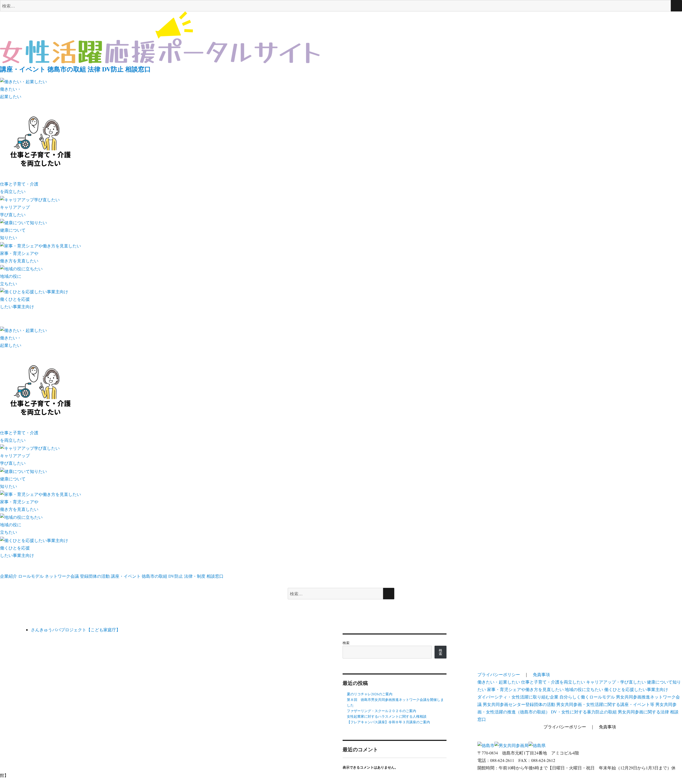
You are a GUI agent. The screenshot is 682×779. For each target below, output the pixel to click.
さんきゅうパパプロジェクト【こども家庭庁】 (75, 629)
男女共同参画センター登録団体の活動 (519, 704)
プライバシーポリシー (498, 674)
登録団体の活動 (95, 576)
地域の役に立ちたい (584, 689)
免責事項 (541, 674)
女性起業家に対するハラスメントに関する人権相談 (387, 716)
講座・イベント (23, 69)
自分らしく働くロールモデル (587, 697)
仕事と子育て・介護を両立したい (553, 682)
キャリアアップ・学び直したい (616, 682)
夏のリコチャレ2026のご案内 (369, 694)
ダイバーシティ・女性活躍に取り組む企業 (517, 697)
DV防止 (113, 69)
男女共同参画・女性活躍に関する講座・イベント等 (605, 704)
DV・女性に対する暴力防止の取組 (584, 711)
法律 (94, 69)
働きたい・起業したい (498, 682)
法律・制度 (194, 576)
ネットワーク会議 (62, 576)
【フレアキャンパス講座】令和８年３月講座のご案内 (388, 722)
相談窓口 (138, 69)
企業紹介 (8, 576)
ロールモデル (31, 576)
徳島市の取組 (66, 69)
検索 (346, 642)
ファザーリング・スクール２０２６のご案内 (381, 710)
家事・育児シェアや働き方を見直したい (525, 689)
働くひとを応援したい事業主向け (636, 689)
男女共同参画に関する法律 (643, 711)
